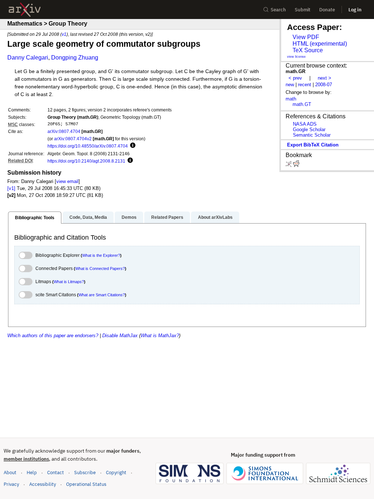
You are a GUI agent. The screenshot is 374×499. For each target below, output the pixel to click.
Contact (55, 472)
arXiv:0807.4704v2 (73, 138)
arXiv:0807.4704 (63, 131)
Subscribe (85, 472)
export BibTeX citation (313, 145)
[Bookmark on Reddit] (296, 165)
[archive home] (25, 10)
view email (67, 181)
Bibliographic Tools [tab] (34, 217)
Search (278, 10)
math (291, 99)
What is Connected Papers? (100, 268)
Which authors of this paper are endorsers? (52, 335)
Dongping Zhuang (74, 57)
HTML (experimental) (320, 44)
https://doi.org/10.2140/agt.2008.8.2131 (86, 161)
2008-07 (323, 84)
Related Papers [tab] (167, 217)
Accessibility (42, 484)
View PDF (306, 37)
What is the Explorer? (101, 255)
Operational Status (86, 484)
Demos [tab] (129, 217)
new (290, 84)
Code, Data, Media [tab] (88, 217)
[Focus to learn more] (132, 145)
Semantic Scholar (312, 135)
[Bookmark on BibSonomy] (289, 165)
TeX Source (308, 50)
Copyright (116, 472)
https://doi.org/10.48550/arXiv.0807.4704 (87, 146)
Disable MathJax (120, 335)
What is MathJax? (160, 335)
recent (304, 84)
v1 (64, 34)
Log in (355, 10)
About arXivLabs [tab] (215, 217)
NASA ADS (305, 124)
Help (32, 472)
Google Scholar (309, 129)
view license (296, 56)
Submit (302, 10)
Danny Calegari (27, 57)
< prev (295, 78)
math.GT (302, 104)
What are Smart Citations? (102, 295)
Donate (327, 10)
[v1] (11, 188)
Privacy (11, 484)
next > (324, 78)
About (10, 472)
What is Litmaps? (69, 281)
